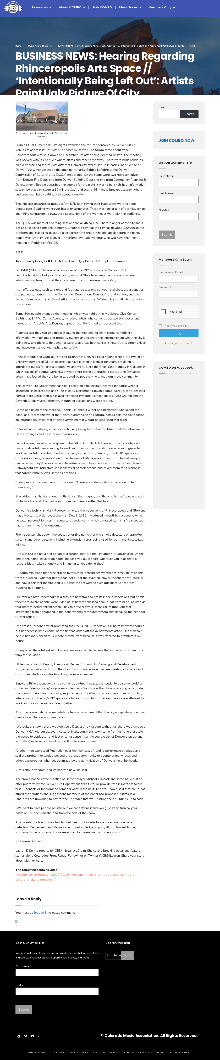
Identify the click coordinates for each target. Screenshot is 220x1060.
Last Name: (166, 193)
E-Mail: (19, 985)
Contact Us (114, 1053)
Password (165, 287)
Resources (40, 7)
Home (18, 45)
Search (163, 107)
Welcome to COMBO (38, 1053)
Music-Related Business (40, 45)
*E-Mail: (164, 210)
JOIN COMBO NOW (176, 140)
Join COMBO (102, 7)
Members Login (182, 1053)
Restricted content (79, 1053)
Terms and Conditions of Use (138, 1053)
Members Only (159, 7)
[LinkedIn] (39, 1036)
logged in (40, 913)
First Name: (166, 176)
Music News (128, 7)
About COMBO (70, 7)
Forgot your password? (178, 343)
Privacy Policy (164, 1053)
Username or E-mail (171, 272)
